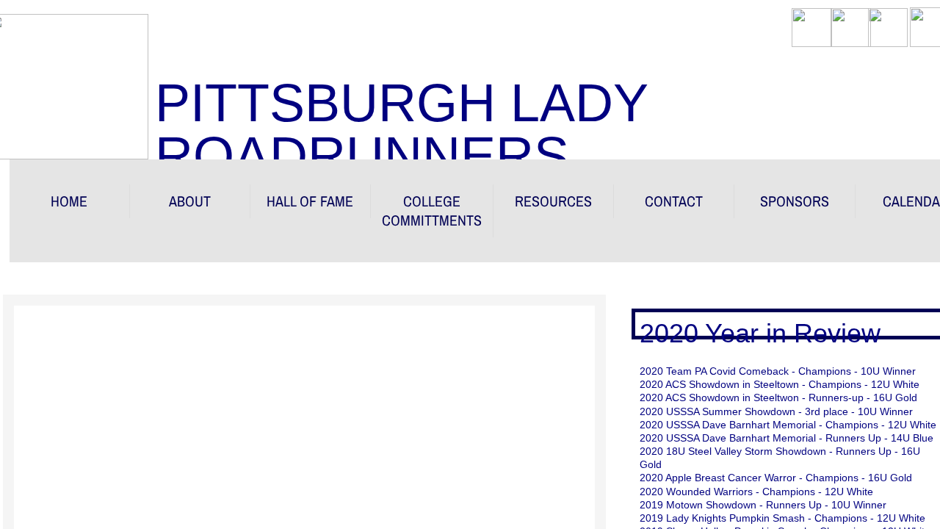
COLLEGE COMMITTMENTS (432, 210)
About (190, 201)
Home (69, 201)
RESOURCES (553, 201)
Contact (674, 201)
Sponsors (794, 201)
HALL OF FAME (310, 201)
